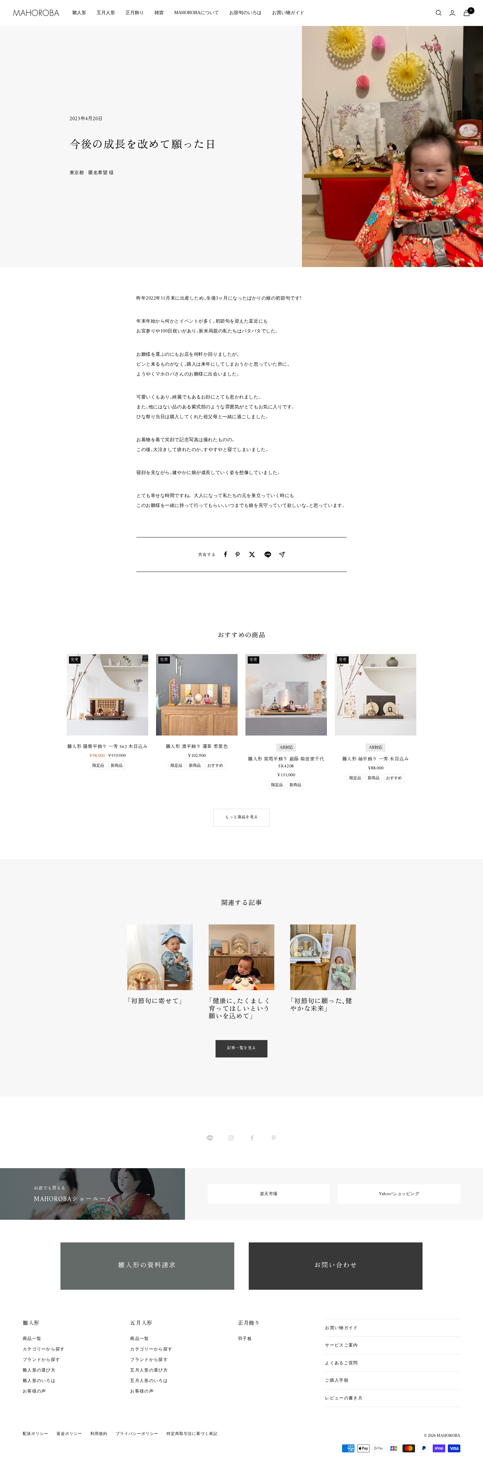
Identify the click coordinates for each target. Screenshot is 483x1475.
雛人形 (79, 12)
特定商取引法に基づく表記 (192, 1433)
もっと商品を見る (241, 817)
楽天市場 (269, 1193)
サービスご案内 (341, 1345)
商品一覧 (32, 1338)
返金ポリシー (69, 1433)
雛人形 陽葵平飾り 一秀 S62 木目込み (107, 746)
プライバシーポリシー (137, 1433)
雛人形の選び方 (39, 1370)
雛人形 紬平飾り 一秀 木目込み (375, 759)
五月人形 (106, 12)
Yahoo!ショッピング (399, 1193)
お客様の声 (34, 1391)
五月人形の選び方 (149, 1370)
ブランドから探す (41, 1359)
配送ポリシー (35, 1433)
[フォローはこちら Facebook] (252, 1138)
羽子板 (245, 1338)
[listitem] (225, 554)
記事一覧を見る (241, 1048)
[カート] (466, 13)
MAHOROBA (448, 1436)
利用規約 (98, 1433)
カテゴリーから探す (44, 1349)
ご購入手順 (337, 1380)
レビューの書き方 (343, 1398)
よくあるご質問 (341, 1362)
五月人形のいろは (149, 1380)
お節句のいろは (245, 12)
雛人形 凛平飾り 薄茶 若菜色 (197, 746)
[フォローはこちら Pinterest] (273, 1138)
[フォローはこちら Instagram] (230, 1138)
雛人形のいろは (39, 1380)
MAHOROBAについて (196, 12)
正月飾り (135, 12)
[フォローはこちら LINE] (209, 1138)
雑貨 (159, 12)
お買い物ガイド (288, 12)
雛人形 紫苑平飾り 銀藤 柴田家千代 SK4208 (286, 763)
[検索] (439, 13)
